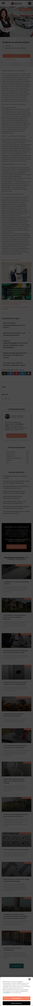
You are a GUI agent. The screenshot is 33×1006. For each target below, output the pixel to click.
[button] (29, 979)
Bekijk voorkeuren (16, 1003)
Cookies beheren (16, 998)
